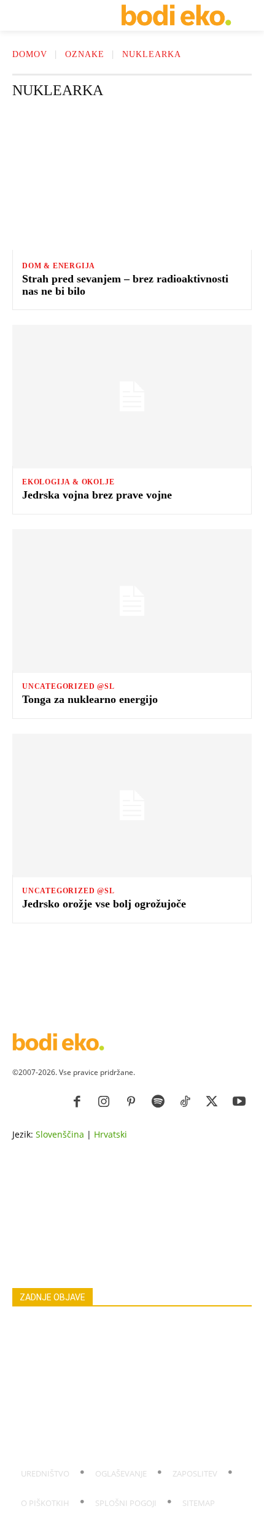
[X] (212, 1102)
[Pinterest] (131, 1102)
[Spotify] (158, 1102)
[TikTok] (185, 1102)
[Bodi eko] (176, 15)
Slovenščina (60, 1134)
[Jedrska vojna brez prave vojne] (132, 396)
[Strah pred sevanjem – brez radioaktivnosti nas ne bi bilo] (132, 180)
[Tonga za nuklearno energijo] (132, 601)
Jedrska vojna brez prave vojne (97, 495)
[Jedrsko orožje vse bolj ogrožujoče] (132, 805)
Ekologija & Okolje (68, 482)
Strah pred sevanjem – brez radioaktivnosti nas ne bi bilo (125, 285)
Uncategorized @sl (68, 686)
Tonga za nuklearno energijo (90, 699)
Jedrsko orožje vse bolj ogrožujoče (104, 904)
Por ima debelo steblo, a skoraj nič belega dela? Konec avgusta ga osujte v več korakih (123, 1441)
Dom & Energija (58, 266)
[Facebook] (77, 1102)
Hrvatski (110, 1134)
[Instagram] (104, 1102)
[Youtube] (239, 1102)
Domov (29, 54)
